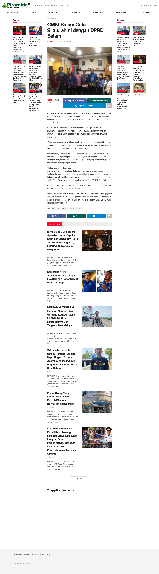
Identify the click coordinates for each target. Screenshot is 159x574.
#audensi (55, 208)
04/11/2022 (61, 42)
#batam (64, 208)
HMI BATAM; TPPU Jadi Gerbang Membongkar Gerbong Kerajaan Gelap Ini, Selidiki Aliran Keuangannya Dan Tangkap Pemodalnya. (61, 316)
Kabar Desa (12, 12)
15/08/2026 (51, 407)
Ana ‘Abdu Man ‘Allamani (137, 96)
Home (49, 18)
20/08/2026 (51, 329)
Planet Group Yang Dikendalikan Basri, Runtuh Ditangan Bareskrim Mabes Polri (60, 398)
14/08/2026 (51, 457)
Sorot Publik (122, 12)
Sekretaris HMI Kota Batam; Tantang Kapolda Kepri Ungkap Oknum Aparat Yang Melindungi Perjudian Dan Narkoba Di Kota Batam (62, 359)
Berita (54, 18)
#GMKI (79, 208)
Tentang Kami (39, 5)
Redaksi (47, 5)
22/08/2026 (51, 253)
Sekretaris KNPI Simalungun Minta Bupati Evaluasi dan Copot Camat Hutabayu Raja (62, 277)
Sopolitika (98, 12)
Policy (66, 5)
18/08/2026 (51, 372)
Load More (79, 478)
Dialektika (75, 12)
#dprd (72, 208)
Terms (61, 5)
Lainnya (145, 12)
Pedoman (54, 5)
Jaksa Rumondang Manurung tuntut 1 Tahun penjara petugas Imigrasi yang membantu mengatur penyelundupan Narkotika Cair (123, 102)
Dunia (33, 12)
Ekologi (53, 12)
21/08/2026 (51, 286)
